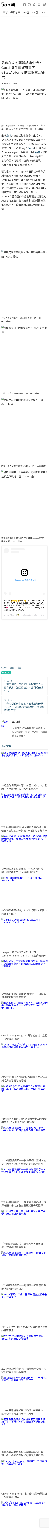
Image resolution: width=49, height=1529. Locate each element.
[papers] (34, 4)
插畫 (19, 667)
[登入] (39, 4)
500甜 (35, 12)
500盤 (26, 12)
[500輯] (8, 4)
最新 (5, 12)
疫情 (12, 667)
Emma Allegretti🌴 (11, 615)
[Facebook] (24, 4)
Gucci (4, 667)
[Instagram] (29, 4)
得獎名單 (15, 12)
